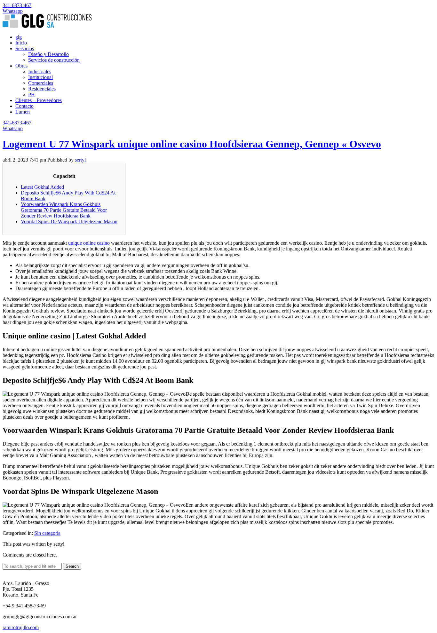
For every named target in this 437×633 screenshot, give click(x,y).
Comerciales (40, 83)
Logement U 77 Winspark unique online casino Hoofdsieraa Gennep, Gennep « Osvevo (192, 144)
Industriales (39, 71)
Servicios (24, 48)
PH (31, 94)
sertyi (80, 159)
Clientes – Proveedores (38, 100)
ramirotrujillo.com (21, 627)
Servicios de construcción (54, 60)
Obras (21, 65)
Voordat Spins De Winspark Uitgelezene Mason (69, 221)
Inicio (21, 42)
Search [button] (72, 566)
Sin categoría (47, 533)
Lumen (22, 112)
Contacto (24, 106)
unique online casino (89, 243)
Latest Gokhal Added (42, 187)
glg (18, 37)
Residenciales (42, 88)
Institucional (40, 77)
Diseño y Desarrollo (48, 54)
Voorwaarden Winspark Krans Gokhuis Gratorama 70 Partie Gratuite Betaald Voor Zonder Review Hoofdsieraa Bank (64, 210)
